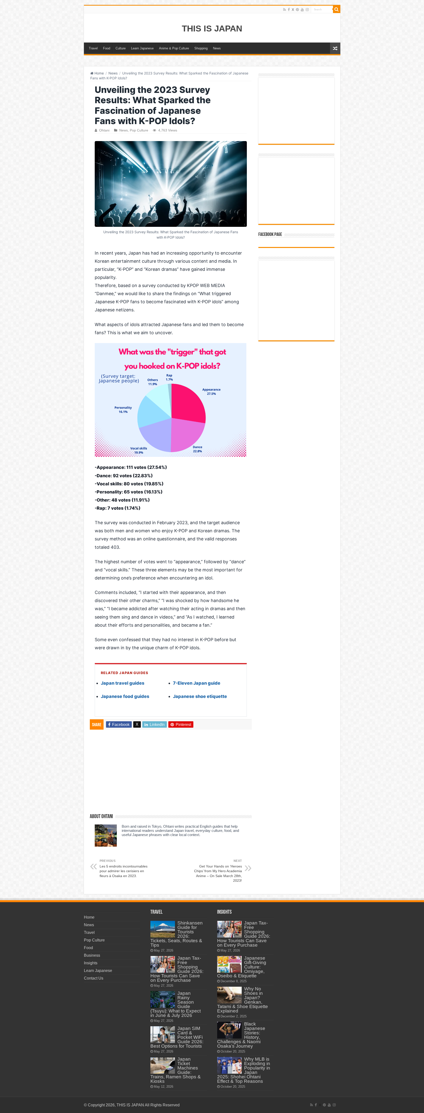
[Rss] (284, 10)
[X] (292, 10)
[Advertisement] (171, 773)
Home (98, 73)
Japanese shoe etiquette (200, 696)
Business (92, 955)
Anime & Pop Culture (174, 48)
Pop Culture (139, 130)
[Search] (336, 9)
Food (106, 48)
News (217, 48)
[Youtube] (302, 10)
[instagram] (307, 10)
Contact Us (93, 978)
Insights (90, 963)
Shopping (201, 48)
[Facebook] (288, 10)
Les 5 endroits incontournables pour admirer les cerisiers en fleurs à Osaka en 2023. (123, 868)
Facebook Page (270, 234)
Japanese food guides (125, 696)
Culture (121, 48)
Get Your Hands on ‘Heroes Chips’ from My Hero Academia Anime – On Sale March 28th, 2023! (218, 871)
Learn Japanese (142, 48)
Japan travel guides (122, 683)
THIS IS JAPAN (212, 28)
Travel (93, 48)
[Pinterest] (297, 10)
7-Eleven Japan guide (196, 683)
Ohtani (104, 130)
